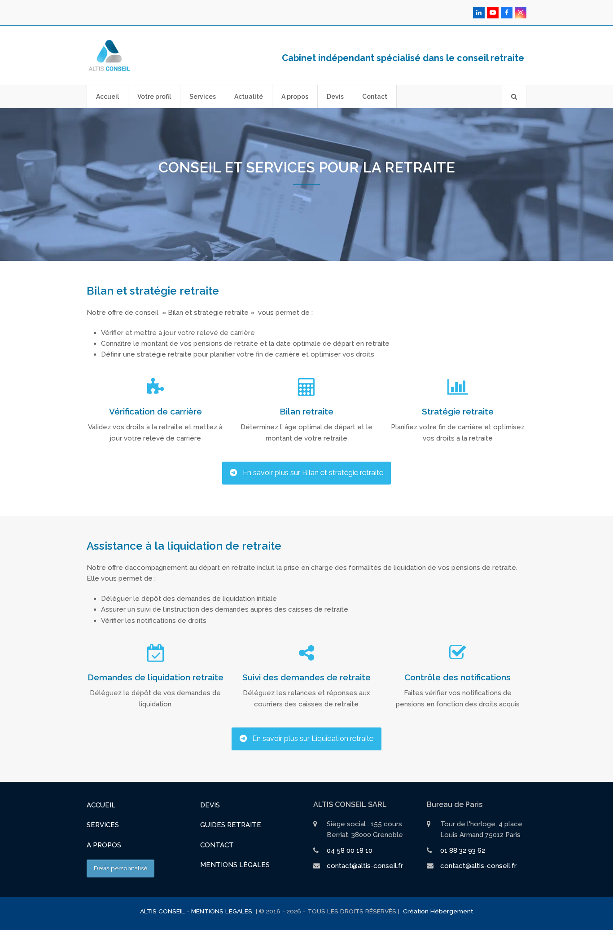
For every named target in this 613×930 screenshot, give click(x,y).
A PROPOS (104, 845)
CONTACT (217, 845)
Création (416, 911)
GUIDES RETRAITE (230, 825)
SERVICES (103, 825)
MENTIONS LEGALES (222, 911)
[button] (514, 96)
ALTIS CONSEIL (162, 911)
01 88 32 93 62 (462, 850)
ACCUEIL (101, 805)
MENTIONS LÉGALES (235, 865)
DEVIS (210, 805)
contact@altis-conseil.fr (365, 866)
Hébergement (451, 911)
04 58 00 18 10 (349, 850)
